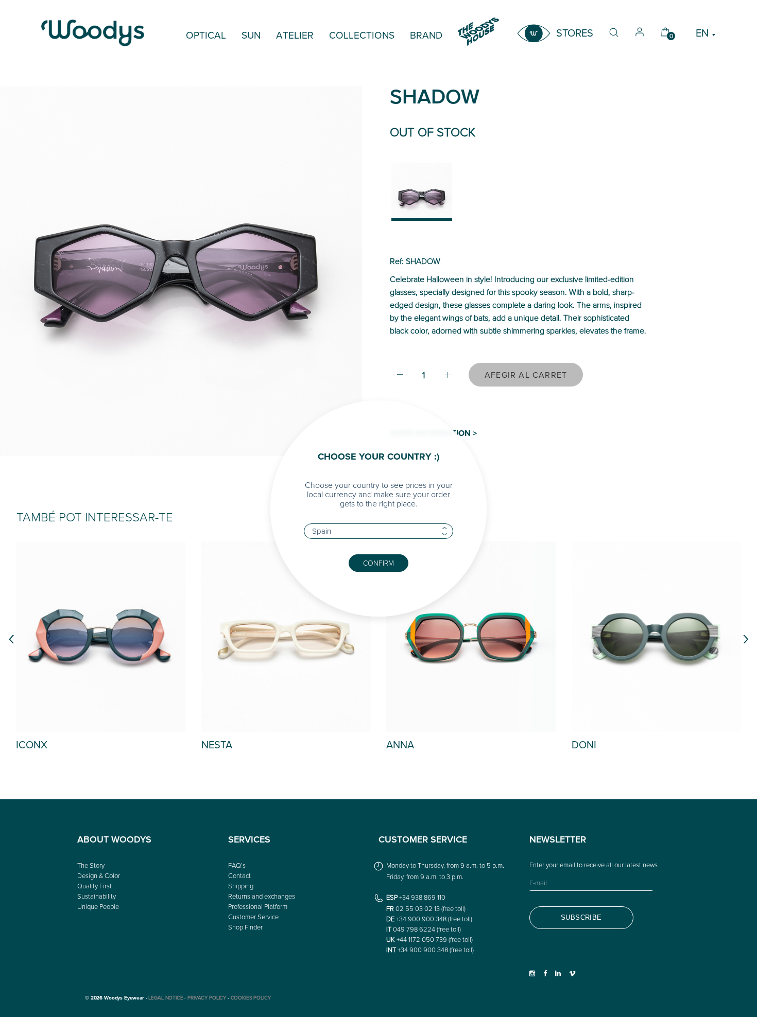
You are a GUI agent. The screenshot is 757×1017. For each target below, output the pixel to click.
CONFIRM (378, 563)
